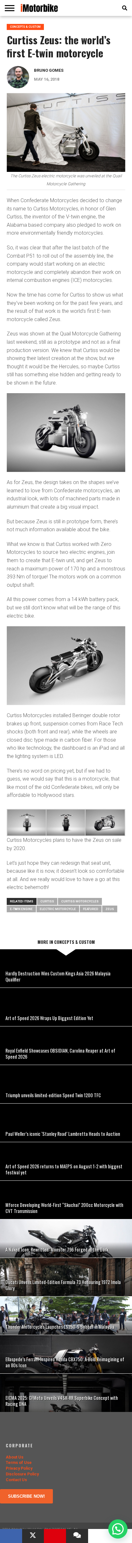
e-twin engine (21, 909)
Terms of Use (19, 1462)
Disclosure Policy (22, 1474)
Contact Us (16, 1479)
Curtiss (47, 901)
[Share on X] (33, 1536)
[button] (118, 1529)
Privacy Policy (19, 1468)
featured (90, 909)
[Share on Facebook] (11, 1536)
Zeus (109, 909)
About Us (14, 1457)
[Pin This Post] (55, 1536)
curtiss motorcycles (80, 901)
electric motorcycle (58, 909)
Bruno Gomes (48, 70)
